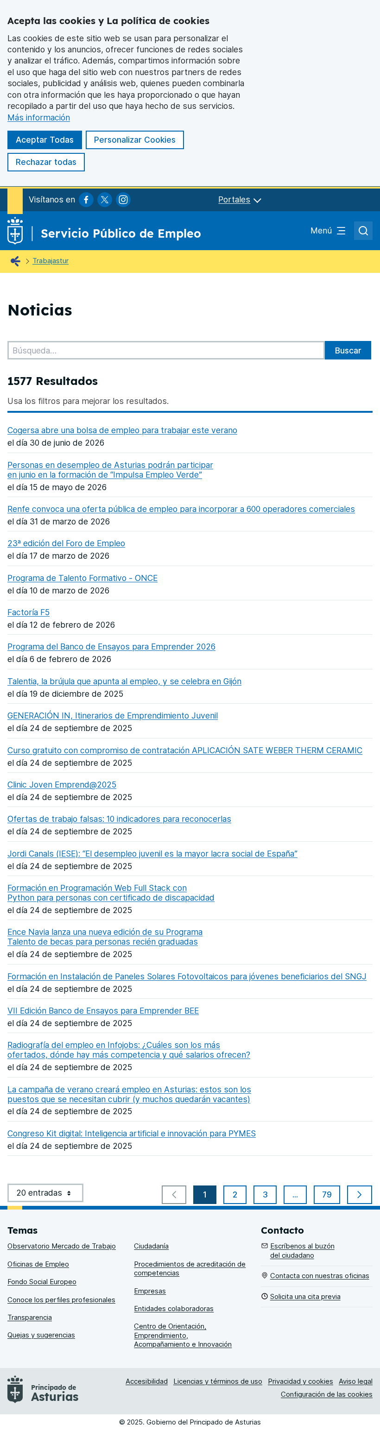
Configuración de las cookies (327, 1394)
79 (331, 1197)
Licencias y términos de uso (217, 1381)
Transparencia (29, 1317)
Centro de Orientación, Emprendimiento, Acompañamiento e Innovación (183, 1335)
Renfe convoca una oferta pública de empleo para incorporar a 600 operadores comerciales (181, 509)
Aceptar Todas (45, 140)
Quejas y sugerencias (41, 1335)
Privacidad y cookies (300, 1381)
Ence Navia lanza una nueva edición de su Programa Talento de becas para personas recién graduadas (105, 936)
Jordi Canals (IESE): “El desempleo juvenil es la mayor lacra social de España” (152, 853)
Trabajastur (50, 261)
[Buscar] (348, 350)
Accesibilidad (147, 1381)
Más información (38, 117)
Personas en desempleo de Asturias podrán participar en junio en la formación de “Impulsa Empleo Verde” (110, 469)
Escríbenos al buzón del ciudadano (302, 1250)
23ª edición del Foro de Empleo (66, 543)
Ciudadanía (151, 1246)
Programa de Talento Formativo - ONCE (82, 578)
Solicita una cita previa (305, 1296)
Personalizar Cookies (135, 140)
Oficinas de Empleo (38, 1264)
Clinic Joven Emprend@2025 (61, 784)
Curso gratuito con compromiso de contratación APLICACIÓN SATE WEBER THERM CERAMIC (184, 750)
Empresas (150, 1291)
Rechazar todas (46, 162)
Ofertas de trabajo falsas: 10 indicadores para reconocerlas (119, 819)
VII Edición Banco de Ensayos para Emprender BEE (103, 1010)
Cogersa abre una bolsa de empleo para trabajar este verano (122, 430)
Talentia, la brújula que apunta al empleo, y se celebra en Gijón (124, 681)
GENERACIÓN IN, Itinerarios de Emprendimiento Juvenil (112, 715)
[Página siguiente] (359, 1194)
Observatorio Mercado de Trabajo (61, 1246)
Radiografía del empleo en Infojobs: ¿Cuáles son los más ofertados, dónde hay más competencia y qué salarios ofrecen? (128, 1049)
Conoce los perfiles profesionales (61, 1300)
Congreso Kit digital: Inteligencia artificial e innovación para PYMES (131, 1133)
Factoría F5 (28, 612)
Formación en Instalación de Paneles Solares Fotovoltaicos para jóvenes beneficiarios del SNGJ (187, 976)
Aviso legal (356, 1381)
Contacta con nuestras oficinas (319, 1276)
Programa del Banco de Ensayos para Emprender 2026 (111, 646)
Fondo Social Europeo (41, 1282)
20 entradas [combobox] (49, 1195)
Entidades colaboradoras (174, 1309)
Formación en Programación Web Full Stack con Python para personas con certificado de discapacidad (111, 892)
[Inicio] (18, 261)
